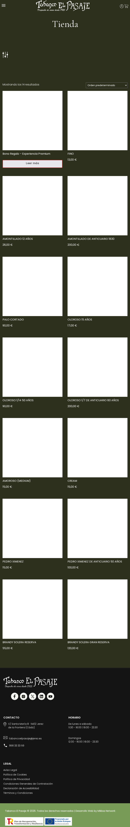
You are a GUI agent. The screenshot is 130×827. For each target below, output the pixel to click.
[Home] (63, 6)
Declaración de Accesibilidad (21, 788)
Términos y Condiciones (18, 793)
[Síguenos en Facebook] (14, 697)
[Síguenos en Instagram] (23, 697)
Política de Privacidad (16, 779)
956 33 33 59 (16, 745)
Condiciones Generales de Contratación (28, 783)
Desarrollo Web (84, 811)
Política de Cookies (15, 774)
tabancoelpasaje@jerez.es (25, 738)
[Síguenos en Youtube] (50, 697)
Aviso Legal (10, 770)
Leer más (32, 163)
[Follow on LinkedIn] (41, 697)
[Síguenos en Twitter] (32, 697)
